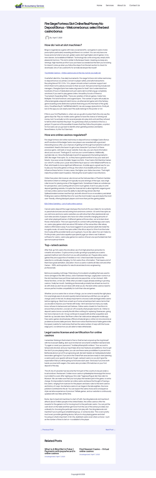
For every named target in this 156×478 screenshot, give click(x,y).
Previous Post (47, 429)
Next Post (110, 429)
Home (99, 5)
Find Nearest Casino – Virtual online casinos (94, 450)
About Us (121, 5)
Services (110, 5)
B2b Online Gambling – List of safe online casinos (63, 204)
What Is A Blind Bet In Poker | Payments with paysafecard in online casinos (60, 451)
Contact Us (134, 5)
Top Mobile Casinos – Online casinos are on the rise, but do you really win (73, 73)
